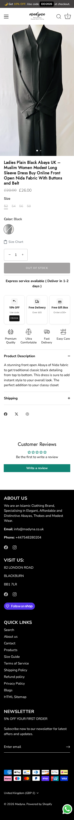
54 (14, 206)
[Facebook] (6, 547)
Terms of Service (16, 663)
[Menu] (6, 16)
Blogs (8, 690)
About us (11, 636)
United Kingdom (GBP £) (19, 793)
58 (29, 206)
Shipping (11, 398)
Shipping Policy (15, 670)
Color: (13, 219)
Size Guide (12, 656)
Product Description (19, 356)
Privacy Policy (14, 683)
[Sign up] (68, 747)
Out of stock (37, 268)
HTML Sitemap (15, 697)
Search (9, 630)
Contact (9, 643)
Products (10, 650)
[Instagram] (15, 547)
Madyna (20, 804)
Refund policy (14, 677)
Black (8, 229)
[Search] (58, 17)
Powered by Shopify (39, 804)
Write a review (37, 468)
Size (7, 199)
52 (6, 206)
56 (21, 206)
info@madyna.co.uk (29, 529)
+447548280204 (28, 537)
